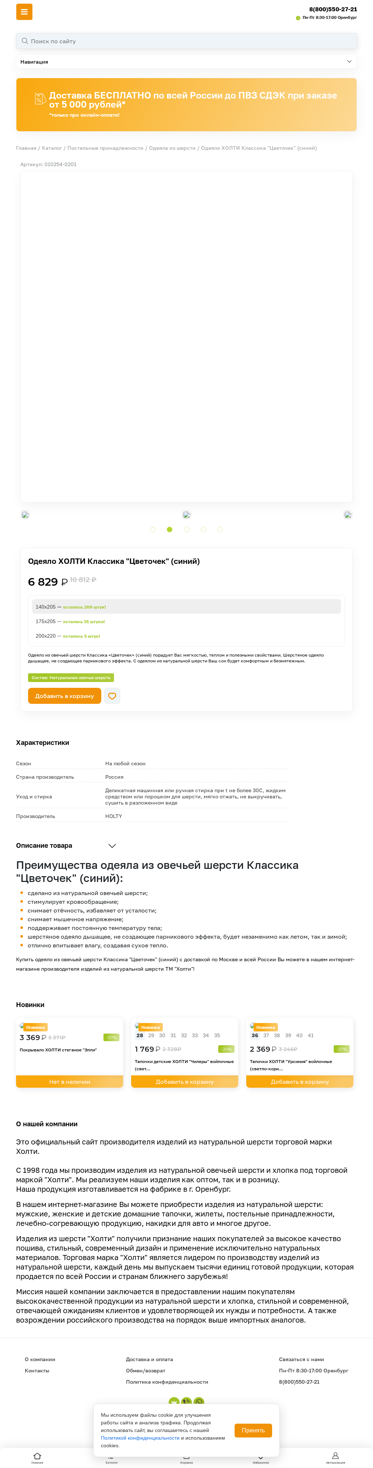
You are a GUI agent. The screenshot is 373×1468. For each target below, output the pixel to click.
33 (195, 1035)
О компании (40, 1359)
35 (217, 1035)
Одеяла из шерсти (172, 148)
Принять (253, 1430)
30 (162, 1035)
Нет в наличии (69, 1081)
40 (299, 1035)
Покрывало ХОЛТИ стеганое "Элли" (58, 1049)
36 (255, 1035)
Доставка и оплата (149, 1359)
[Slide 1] (153, 529)
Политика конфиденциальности (167, 1382)
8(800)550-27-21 (333, 9)
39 (288, 1035)
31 (173, 1035)
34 (206, 1035)
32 (184, 1035)
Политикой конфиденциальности (140, 1438)
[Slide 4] (203, 529)
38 (277, 1035)
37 (266, 1035)
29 (151, 1035)
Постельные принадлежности (105, 148)
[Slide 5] (220, 529)
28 (140, 1035)
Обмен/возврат (145, 1370)
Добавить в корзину (64, 695)
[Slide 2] (169, 529)
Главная (26, 148)
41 (311, 1035)
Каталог (52, 148)
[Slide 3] (186, 529)
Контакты (37, 1370)
